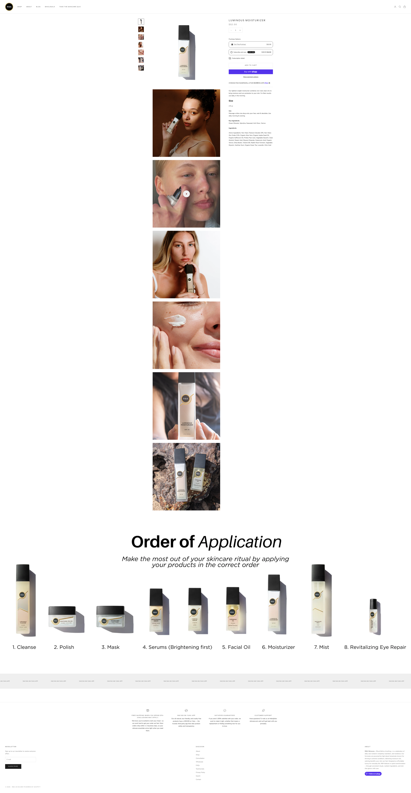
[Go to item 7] (141, 68)
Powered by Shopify (32, 787)
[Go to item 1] (141, 22)
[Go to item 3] (141, 37)
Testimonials (200, 769)
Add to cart (251, 65)
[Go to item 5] (141, 52)
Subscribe (13, 766)
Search (198, 776)
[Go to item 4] (141, 45)
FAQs (198, 765)
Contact (198, 779)
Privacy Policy (200, 772)
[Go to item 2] (141, 29)
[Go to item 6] (141, 60)
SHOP (19, 6)
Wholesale (50, 6)
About (29, 6)
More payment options (250, 77)
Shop (197, 755)
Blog (38, 6)
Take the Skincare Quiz (70, 6)
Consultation (200, 758)
